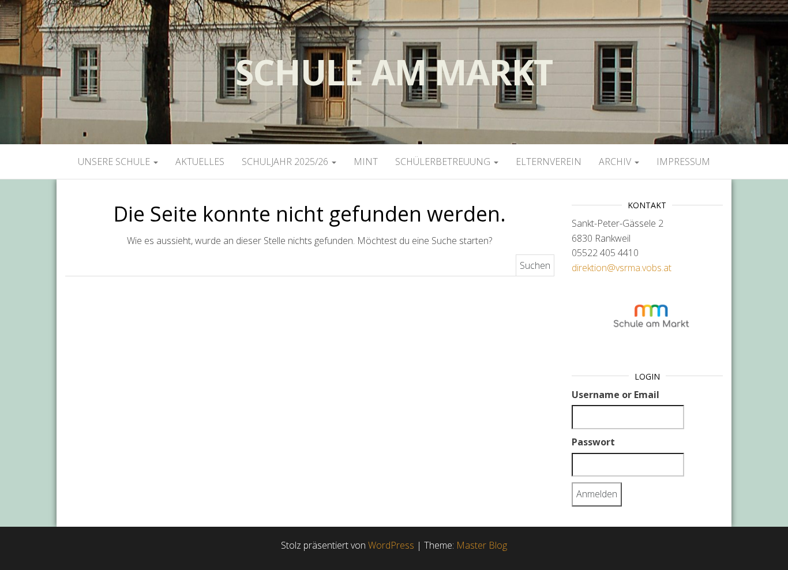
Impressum (683, 161)
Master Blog (481, 545)
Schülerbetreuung (444, 161)
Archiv (616, 161)
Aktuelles (199, 161)
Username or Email (615, 394)
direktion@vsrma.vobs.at (621, 267)
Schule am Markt (393, 72)
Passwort (593, 442)
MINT (366, 161)
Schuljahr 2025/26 (286, 161)
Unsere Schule (115, 161)
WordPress (391, 545)
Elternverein (548, 161)
